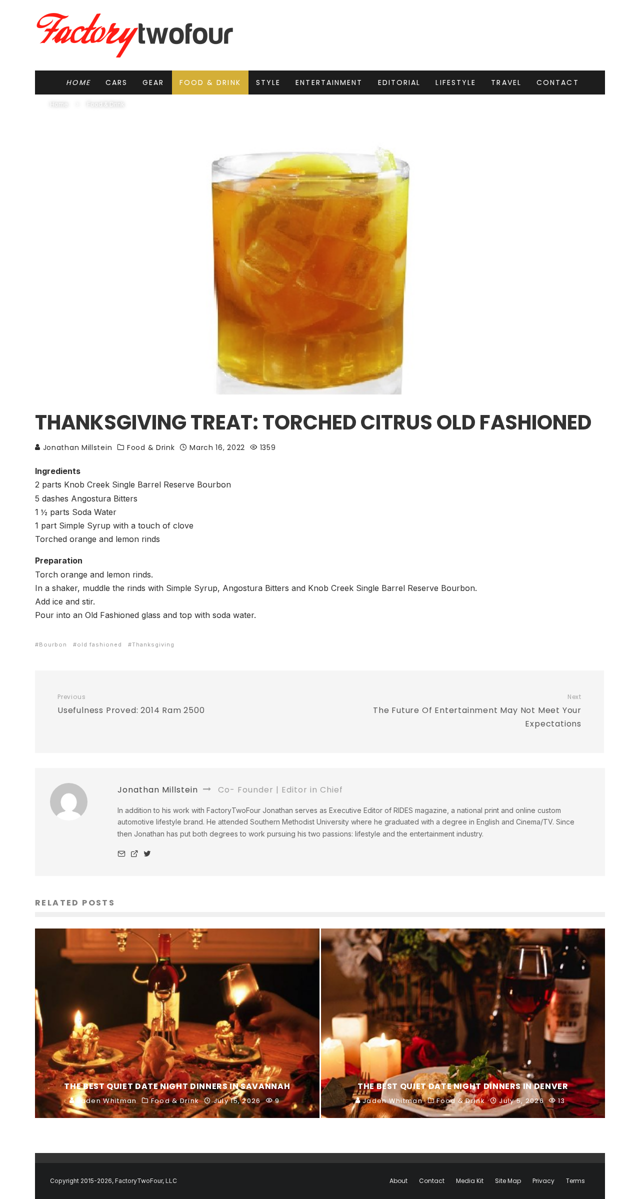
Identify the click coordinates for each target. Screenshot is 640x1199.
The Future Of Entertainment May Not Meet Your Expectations (477, 711)
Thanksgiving (153, 644)
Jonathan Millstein (76, 447)
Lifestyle (456, 83)
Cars (117, 83)
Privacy (543, 1181)
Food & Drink (210, 83)
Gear (153, 83)
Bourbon (53, 644)
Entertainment (329, 83)
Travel (506, 83)
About (399, 1181)
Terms (575, 1181)
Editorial (399, 83)
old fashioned (99, 644)
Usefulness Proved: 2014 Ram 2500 (131, 704)
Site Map (508, 1181)
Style (268, 83)
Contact (557, 83)
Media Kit (470, 1181)
